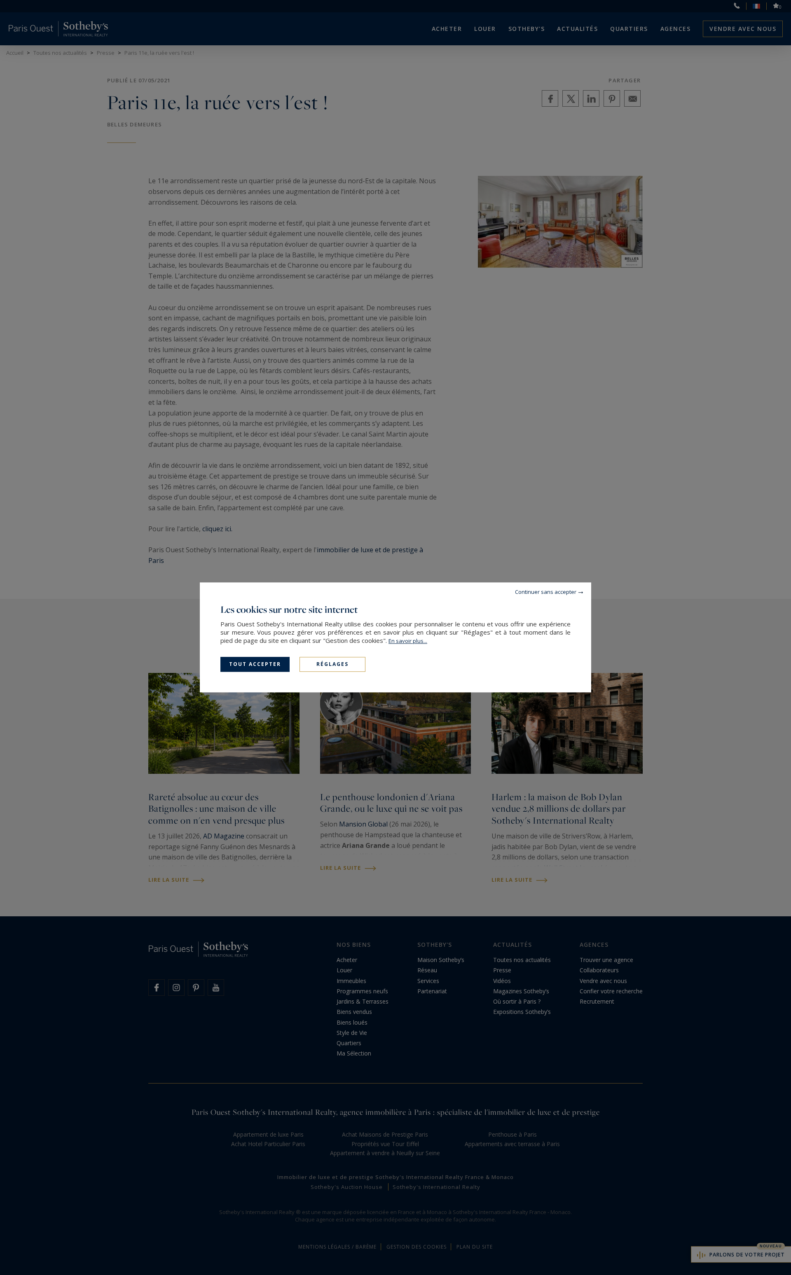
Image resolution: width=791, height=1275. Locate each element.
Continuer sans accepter (545, 591)
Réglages (332, 664)
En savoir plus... (407, 641)
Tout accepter (255, 664)
